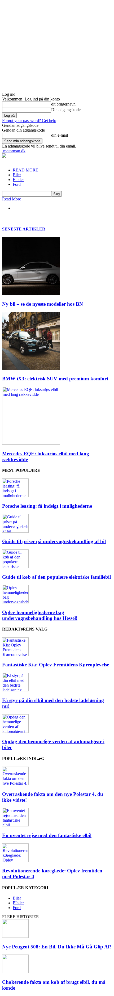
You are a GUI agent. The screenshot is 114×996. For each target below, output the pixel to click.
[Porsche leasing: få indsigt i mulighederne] (15, 495)
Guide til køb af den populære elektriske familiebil (56, 577)
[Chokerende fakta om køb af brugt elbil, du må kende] (15, 971)
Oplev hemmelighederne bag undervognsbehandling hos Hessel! (39, 615)
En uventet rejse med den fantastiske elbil (46, 835)
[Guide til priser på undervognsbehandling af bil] (15, 531)
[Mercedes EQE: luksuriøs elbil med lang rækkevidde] (31, 443)
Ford (17, 184)
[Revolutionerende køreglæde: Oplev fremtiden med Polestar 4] (15, 860)
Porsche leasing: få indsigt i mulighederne (47, 506)
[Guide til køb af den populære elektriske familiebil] (15, 566)
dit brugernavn (63, 104)
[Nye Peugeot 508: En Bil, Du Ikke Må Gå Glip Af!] (15, 936)
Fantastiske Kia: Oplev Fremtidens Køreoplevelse (55, 664)
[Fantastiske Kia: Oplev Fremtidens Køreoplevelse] (15, 654)
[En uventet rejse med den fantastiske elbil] (15, 825)
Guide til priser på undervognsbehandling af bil (54, 541)
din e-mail (59, 135)
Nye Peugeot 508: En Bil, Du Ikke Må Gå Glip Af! (56, 946)
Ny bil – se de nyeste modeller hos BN (42, 304)
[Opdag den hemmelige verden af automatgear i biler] (15, 731)
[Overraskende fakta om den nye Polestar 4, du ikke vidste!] (15, 783)
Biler (17, 175)
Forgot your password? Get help (29, 120)
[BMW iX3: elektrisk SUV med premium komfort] (31, 368)
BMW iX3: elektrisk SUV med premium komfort (55, 378)
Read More (11, 199)
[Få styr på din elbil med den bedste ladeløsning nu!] (15, 690)
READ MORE (25, 170)
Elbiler (18, 179)
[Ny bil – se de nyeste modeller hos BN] (31, 293)
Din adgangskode (66, 109)
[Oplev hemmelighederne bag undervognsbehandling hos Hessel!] (15, 602)
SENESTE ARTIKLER (23, 229)
